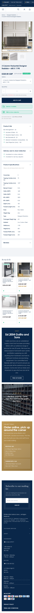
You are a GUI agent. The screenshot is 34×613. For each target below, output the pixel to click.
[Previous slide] (4, 399)
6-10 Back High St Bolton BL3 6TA (9, 570)
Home (3, 15)
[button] (3, 9)
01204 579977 (5, 5)
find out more (17, 378)
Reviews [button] (6, 243)
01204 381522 (10, 563)
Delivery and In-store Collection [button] (14, 151)
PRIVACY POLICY (9, 604)
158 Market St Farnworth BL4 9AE (8, 548)
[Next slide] (29, 399)
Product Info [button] (7, 126)
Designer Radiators (11, 15)
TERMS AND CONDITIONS (11, 608)
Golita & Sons (15, 514)
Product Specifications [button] (11, 165)
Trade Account (12, 5)
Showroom (19, 5)
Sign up (17, 505)
